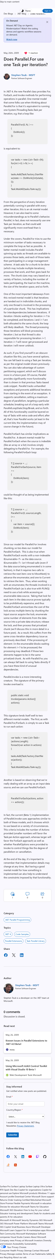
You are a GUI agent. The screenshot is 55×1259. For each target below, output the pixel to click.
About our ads (19, 1257)
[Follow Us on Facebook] (8, 1157)
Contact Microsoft (40, 1250)
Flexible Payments (22, 1203)
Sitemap (28, 1250)
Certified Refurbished (31, 1199)
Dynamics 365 (36, 1220)
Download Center (23, 1196)
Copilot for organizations (29, 1189)
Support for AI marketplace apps (30, 1230)
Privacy (3, 1253)
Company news (7, 1240)
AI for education (15, 1216)
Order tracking (14, 1199)
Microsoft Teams (36, 1223)
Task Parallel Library (36, 940)
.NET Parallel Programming (17, 919)
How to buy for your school (36, 1210)
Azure (28, 1226)
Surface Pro (5, 1186)
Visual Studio (17, 1237)
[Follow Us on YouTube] (30, 1157)
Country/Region (14, 1109)
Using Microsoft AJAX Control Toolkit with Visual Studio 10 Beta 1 (26, 1067)
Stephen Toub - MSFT (23, 75)
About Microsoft (38, 1237)
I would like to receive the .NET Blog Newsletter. (23, 1124)
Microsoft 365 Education (11, 1210)
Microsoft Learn (7, 1230)
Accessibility (18, 1243)
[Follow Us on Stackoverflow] (8, 1166)
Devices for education (10, 1206)
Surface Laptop (18, 1186)
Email (9, 1096)
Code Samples (22, 934)
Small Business (18, 1226)
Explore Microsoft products (24, 1193)
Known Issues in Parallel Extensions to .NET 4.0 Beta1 (26, 1042)
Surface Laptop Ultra (35, 1186)
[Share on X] (14, 955)
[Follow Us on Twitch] (37, 1157)
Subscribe (12, 1134)
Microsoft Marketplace (26, 1233)
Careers (26, 1237)
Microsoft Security (20, 1220)
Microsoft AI (5, 1220)
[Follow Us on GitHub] (44, 1157)
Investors (38, 1240)
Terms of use (29, 1253)
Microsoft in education (41, 1203)
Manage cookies (14, 1253)
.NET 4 (8, 934)
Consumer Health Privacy (12, 1250)
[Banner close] (47, 22)
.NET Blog (21, 13)
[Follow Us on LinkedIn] (23, 1157)
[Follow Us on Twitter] (15, 1157)
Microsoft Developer (41, 1226)
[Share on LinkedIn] (22, 955)
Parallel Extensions (13, 940)
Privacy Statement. (25, 1125)
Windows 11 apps (46, 1193)
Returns (3, 1199)
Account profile (7, 1196)
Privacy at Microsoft (24, 1240)
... (44, 13)
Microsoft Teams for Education (35, 1206)
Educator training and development (16, 1213)
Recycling (8, 1257)
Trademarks (40, 1253)
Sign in (48, 10)
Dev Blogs (8, 13)
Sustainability (30, 1243)
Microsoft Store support (43, 1196)
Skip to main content (9, 1)
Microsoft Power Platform (16, 1223)
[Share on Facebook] (6, 955)
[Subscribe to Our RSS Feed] (15, 1166)
